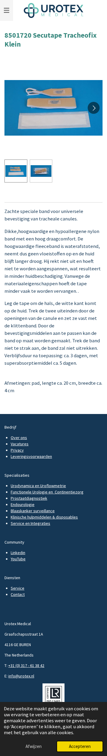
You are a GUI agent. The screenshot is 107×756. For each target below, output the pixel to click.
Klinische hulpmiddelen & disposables (44, 517)
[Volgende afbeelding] (94, 108)
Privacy (17, 450)
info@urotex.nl (21, 676)
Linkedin (18, 552)
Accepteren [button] (80, 746)
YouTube (18, 559)
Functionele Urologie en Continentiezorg (47, 492)
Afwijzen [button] (34, 746)
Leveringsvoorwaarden (31, 456)
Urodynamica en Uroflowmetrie (38, 485)
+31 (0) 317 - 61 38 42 (26, 665)
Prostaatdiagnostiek (29, 498)
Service (17, 588)
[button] (15, 171)
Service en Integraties (30, 523)
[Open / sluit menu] (6, 10)
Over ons (19, 437)
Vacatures (20, 444)
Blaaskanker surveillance (33, 510)
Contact (18, 594)
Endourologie (22, 504)
